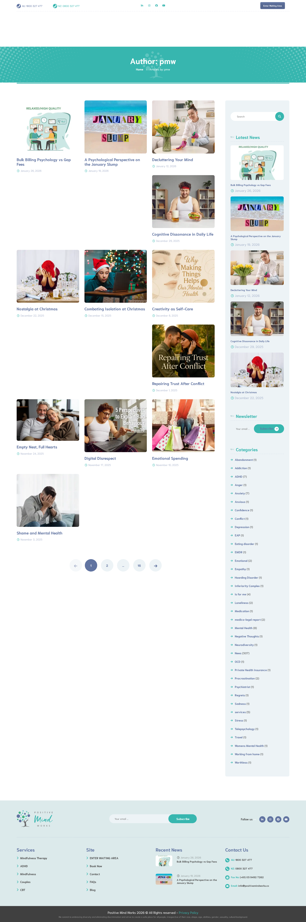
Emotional (241, 560)
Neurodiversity (244, 644)
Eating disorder (244, 543)
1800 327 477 (34, 5)
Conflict (240, 518)
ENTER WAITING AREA (104, 858)
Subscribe (266, 428)
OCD (237, 661)
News (238, 653)
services (240, 712)
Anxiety (240, 493)
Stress (239, 720)
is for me (240, 594)
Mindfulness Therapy (33, 858)
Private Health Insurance (251, 670)
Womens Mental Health (249, 745)
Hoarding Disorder (246, 577)
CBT (22, 889)
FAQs (93, 881)
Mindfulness (28, 874)
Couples (25, 881)
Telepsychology (245, 729)
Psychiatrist (242, 686)
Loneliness (241, 602)
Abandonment (244, 459)
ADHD (238, 476)
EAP (237, 535)
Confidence (242, 510)
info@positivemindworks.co (250, 885)
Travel (239, 737)
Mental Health (244, 628)
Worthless (241, 762)
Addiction (241, 468)
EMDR (238, 552)
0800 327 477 (71, 5)
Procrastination (245, 678)
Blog (92, 889)
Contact (95, 874)
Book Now (96, 866)
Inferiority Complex (247, 586)
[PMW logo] (35, 818)
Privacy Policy (188, 912)
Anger (239, 485)
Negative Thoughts (247, 636)
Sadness (240, 703)
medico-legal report (248, 619)
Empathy (240, 569)
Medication (242, 611)
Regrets (240, 695)
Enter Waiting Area (272, 5)
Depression (242, 527)
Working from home (247, 754)
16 (139, 565)
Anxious (240, 501)
